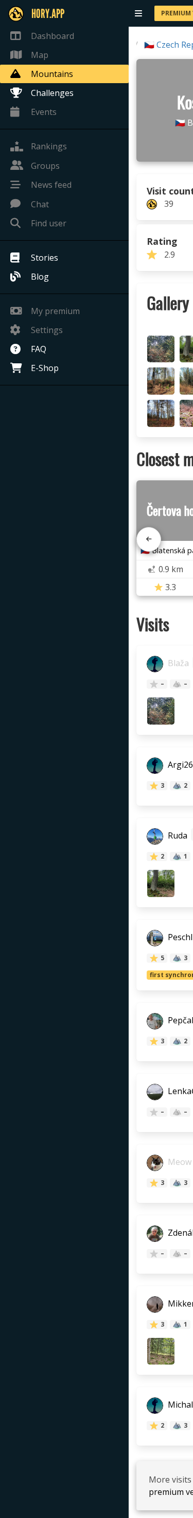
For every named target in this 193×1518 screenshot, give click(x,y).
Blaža (177, 663)
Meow (178, 1161)
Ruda (176, 835)
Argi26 (179, 764)
